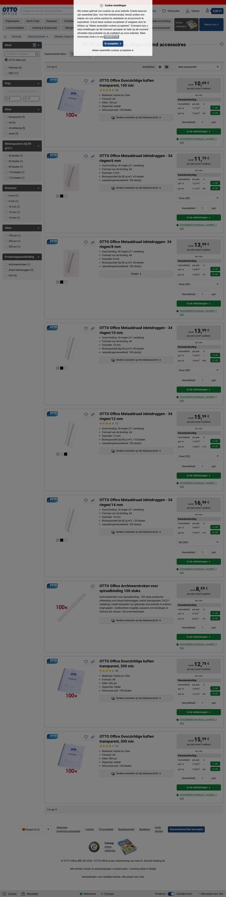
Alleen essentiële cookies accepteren (111, 50)
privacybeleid (111, 36)
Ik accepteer (111, 43)
